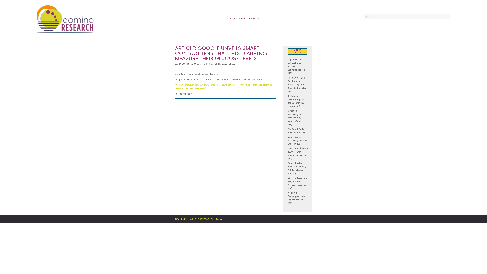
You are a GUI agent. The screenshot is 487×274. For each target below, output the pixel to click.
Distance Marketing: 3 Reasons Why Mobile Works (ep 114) (296, 117)
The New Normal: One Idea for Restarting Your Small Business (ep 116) (297, 84)
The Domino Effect (226, 64)
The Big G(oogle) (209, 64)
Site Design (217, 218)
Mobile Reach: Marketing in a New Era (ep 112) (297, 140)
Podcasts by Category (242, 19)
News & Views (194, 64)
